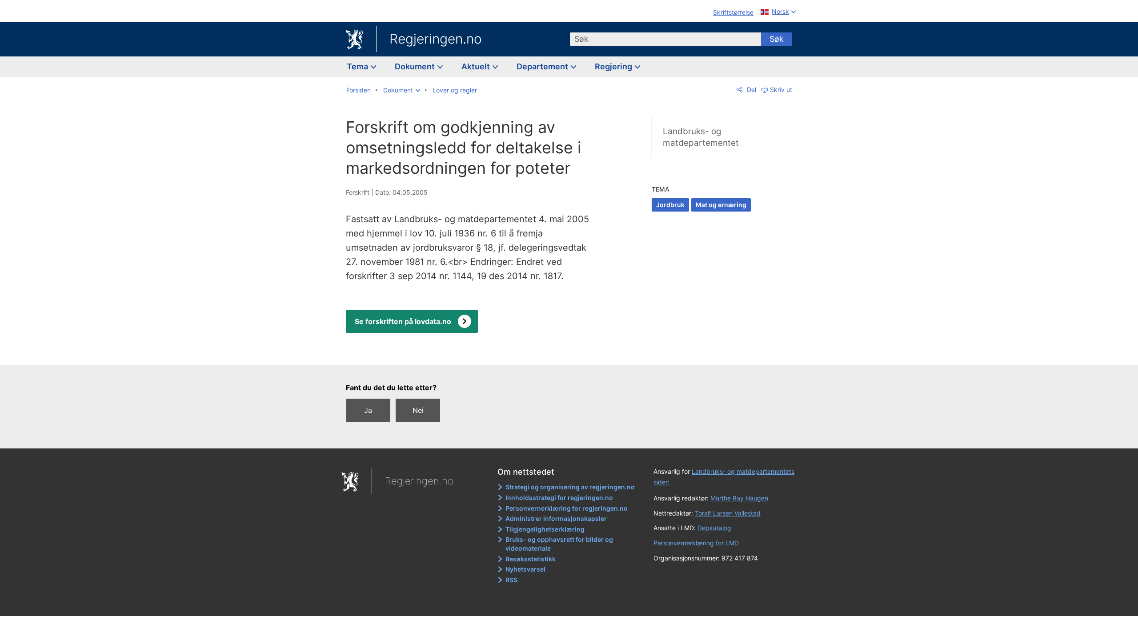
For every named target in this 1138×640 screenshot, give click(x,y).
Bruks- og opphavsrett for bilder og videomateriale (559, 544)
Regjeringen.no (435, 39)
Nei (418, 410)
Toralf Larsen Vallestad (728, 513)
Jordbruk (670, 204)
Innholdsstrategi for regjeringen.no (559, 497)
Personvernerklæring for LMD (696, 543)
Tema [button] (358, 66)
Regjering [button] (614, 66)
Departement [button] (543, 66)
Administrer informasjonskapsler (556, 518)
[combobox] (665, 39)
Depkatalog (714, 528)
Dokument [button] (416, 66)
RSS (511, 580)
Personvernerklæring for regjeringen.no (566, 508)
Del (750, 89)
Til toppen (475, 352)
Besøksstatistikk (530, 559)
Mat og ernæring (721, 204)
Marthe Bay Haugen (739, 498)
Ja (368, 410)
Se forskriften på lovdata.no (403, 321)
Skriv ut (781, 89)
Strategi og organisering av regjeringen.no (570, 487)
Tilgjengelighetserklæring (545, 529)
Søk (776, 39)
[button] (401, 90)
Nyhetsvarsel (525, 569)
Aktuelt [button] (476, 66)
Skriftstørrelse (733, 12)
